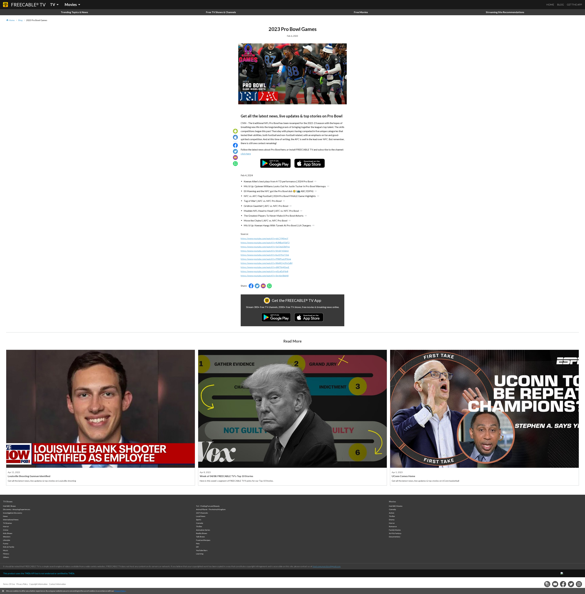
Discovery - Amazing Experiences (16, 509)
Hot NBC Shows (9, 506)
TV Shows (7, 501)
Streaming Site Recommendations (505, 12)
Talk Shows (200, 537)
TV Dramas (7, 523)
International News (11, 519)
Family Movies (395, 530)
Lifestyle (6, 540)
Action (391, 513)
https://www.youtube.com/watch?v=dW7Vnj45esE (265, 267)
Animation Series (203, 530)
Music (5, 550)
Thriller (199, 526)
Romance (393, 526)
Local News (200, 516)
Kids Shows (7, 533)
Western (6, 537)
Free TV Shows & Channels (221, 12)
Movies (392, 501)
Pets (198, 543)
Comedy (199, 523)
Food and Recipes (203, 540)
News (5, 516)
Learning (199, 554)
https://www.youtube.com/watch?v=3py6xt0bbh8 (265, 275)
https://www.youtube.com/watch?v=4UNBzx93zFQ (265, 242)
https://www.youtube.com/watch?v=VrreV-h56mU (265, 250)
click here (246, 153)
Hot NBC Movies (395, 506)
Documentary (394, 537)
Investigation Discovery (12, 513)
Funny (5, 543)
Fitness (6, 554)
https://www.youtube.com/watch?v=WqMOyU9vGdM (266, 263)
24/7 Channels (202, 513)
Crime (5, 530)
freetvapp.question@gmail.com (326, 566)
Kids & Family (8, 547)
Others (6, 557)
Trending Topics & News (74, 12)
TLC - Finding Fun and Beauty (208, 506)
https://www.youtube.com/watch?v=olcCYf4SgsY (264, 238)
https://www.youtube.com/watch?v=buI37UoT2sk (265, 255)
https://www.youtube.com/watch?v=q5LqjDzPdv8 (264, 271)
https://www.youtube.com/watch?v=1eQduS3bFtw (265, 246)
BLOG (560, 4)
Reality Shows (201, 533)
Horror (6, 526)
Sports (198, 519)
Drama (391, 519)
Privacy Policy (120, 591)
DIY (197, 547)
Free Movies (361, 12)
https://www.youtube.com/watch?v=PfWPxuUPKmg (266, 259)
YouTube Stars (201, 550)
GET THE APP (574, 4)
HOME (550, 4)
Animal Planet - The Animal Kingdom (211, 509)
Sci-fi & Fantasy (395, 533)
